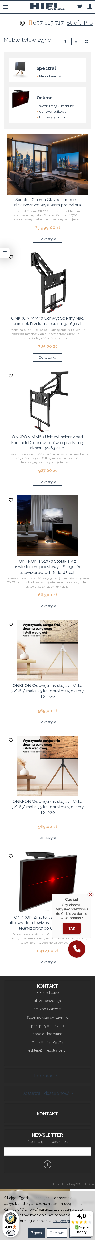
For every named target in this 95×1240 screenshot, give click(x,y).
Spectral (46, 68)
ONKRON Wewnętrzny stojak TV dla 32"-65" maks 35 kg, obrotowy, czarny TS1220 (47, 691)
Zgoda (36, 1233)
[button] (76, 949)
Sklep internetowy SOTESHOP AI (73, 1184)
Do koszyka (47, 239)
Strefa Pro (80, 23)
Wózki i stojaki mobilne (56, 106)
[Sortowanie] (76, 42)
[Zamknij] (90, 894)
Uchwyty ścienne (52, 117)
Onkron (45, 97)
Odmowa (57, 1233)
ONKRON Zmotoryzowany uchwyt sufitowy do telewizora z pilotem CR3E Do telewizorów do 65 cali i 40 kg (47, 923)
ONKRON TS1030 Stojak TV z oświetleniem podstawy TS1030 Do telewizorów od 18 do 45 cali (47, 567)
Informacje (46, 1075)
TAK (71, 928)
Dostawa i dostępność (46, 1093)
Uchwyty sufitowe (52, 111)
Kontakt (47, 1113)
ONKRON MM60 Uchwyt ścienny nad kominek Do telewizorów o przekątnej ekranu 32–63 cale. (47, 442)
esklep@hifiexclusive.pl (47, 1050)
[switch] (10, 1233)
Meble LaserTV (50, 76)
